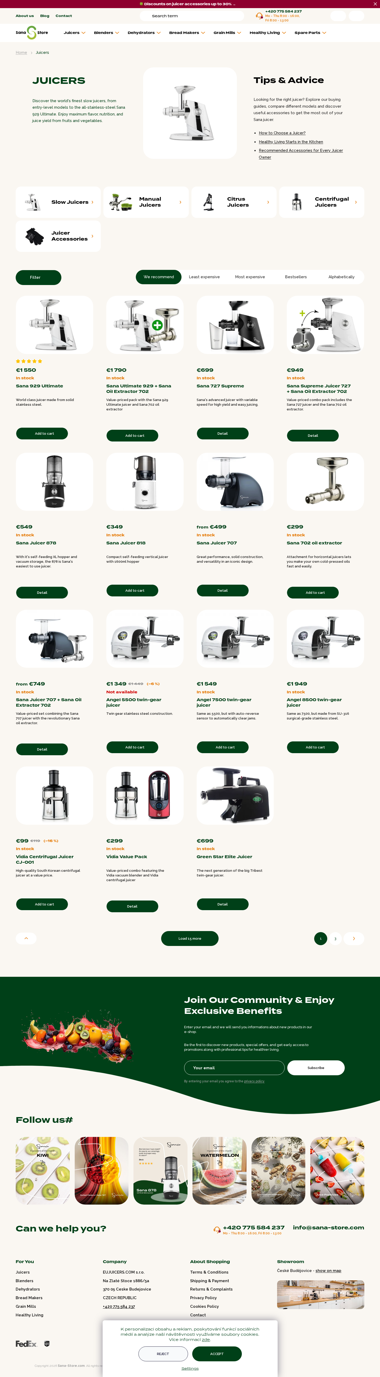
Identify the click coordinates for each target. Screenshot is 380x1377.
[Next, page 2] (353, 938)
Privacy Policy (203, 1297)
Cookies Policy (204, 1306)
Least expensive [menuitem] (204, 277)
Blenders (24, 1281)
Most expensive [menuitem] (250, 277)
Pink (266, 517)
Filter (35, 277)
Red (272, 361)
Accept (217, 1354)
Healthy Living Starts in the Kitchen (291, 142)
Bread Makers (29, 1297)
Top (26, 938)
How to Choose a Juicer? (282, 133)
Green (261, 517)
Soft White (362, 361)
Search (146, 16)
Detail (223, 433)
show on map (328, 1270)
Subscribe (316, 1068)
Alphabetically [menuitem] (342, 277)
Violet (256, 517)
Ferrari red (251, 517)
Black (261, 361)
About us (25, 16)
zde (206, 1339)
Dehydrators (28, 1289)
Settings (190, 1368)
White (266, 361)
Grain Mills (26, 1306)
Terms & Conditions (209, 1272)
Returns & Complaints (211, 1289)
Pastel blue (272, 517)
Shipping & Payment (209, 1281)
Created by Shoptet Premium (26, 1366)
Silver (182, 831)
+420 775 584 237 (283, 11)
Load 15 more (190, 938)
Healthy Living (29, 1315)
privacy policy (254, 1081)
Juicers (23, 1272)
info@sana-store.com (328, 1227)
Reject (163, 1354)
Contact (64, 16)
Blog (44, 16)
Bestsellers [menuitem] (296, 277)
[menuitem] (77, 33)
